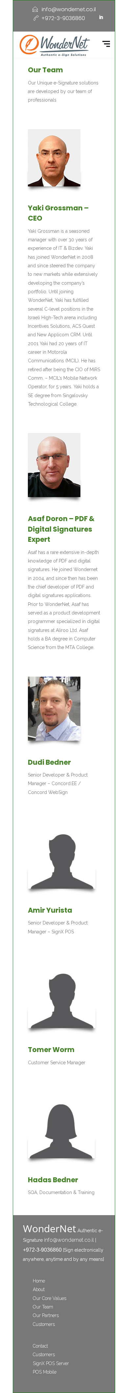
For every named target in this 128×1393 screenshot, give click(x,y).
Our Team (43, 1306)
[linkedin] (101, 17)
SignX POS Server (51, 1363)
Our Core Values (49, 1298)
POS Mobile (44, 1372)
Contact (40, 1346)
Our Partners (46, 1315)
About (39, 1289)
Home (39, 1281)
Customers (44, 1324)
